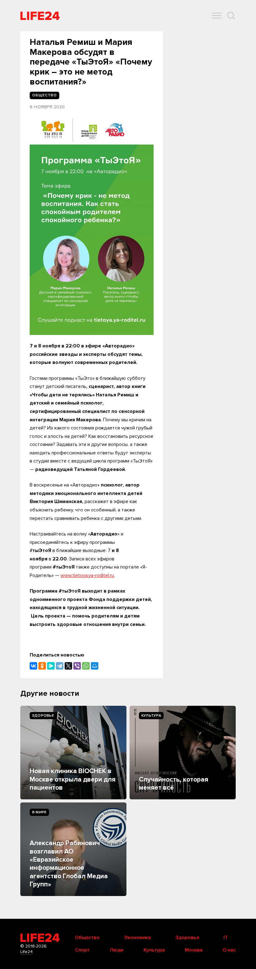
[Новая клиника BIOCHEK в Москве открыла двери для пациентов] (73, 752)
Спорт (82, 950)
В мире (39, 812)
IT (226, 937)
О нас (229, 950)
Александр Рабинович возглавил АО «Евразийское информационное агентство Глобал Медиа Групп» (69, 863)
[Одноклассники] (42, 666)
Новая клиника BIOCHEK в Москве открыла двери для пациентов (73, 779)
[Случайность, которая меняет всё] (183, 752)
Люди (116, 950)
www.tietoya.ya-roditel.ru (87, 575)
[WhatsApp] (86, 666)
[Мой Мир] (94, 666)
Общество (87, 937)
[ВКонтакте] (33, 666)
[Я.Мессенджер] (51, 666)
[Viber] (77, 666)
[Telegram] (59, 666)
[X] (68, 666)
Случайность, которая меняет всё (173, 784)
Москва (194, 950)
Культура (151, 715)
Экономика (137, 937)
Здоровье (43, 715)
